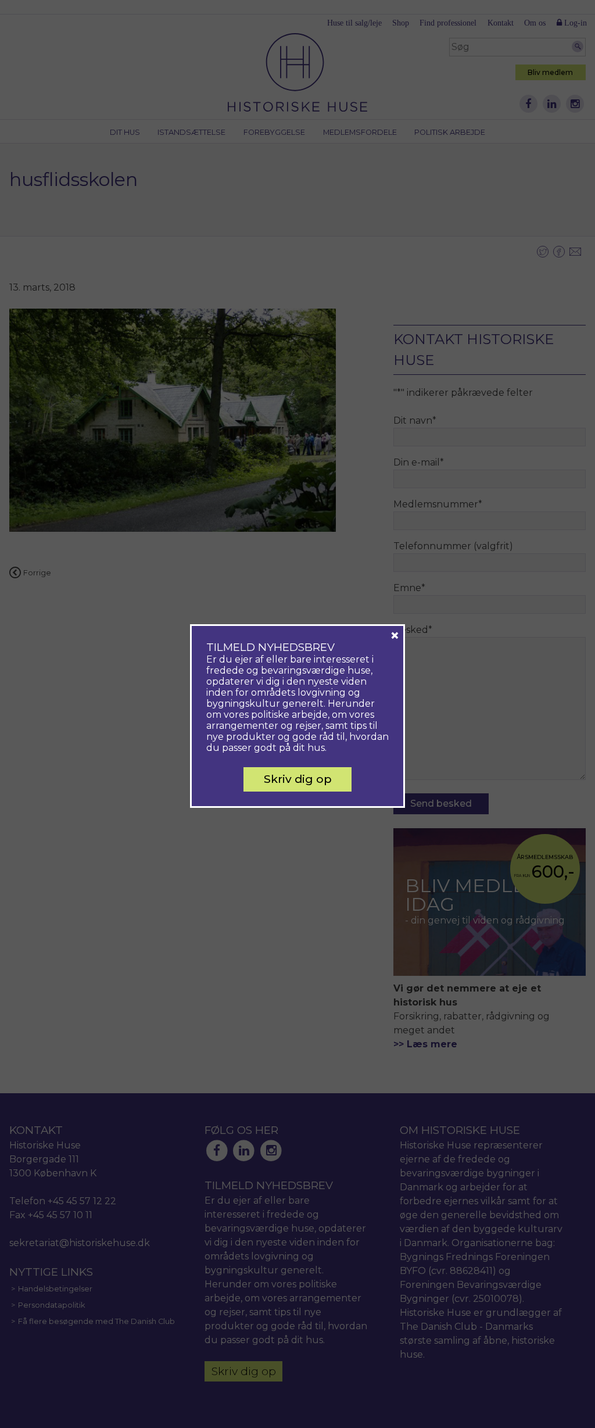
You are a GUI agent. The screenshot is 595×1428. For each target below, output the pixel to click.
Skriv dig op (298, 779)
